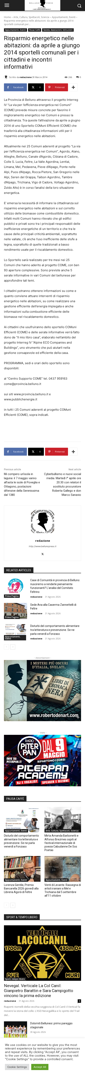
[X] (42, 553)
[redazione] (6, 77)
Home (7, 17)
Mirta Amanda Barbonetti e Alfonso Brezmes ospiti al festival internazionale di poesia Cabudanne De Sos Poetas (61, 843)
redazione (26, 77)
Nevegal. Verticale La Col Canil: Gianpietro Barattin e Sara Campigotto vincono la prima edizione (38, 990)
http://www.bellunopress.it (42, 546)
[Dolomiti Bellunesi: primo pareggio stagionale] (15, 1029)
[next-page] (12, 646)
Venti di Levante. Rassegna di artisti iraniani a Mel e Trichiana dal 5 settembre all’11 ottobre (62, 890)
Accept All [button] (40, 1066)
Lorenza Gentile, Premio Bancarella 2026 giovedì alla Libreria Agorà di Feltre (21, 888)
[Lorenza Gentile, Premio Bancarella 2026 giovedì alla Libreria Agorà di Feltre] (22, 869)
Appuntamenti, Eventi (64, 17)
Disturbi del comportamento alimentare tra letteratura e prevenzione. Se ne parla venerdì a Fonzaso (54, 629)
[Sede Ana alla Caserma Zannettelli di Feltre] (15, 611)
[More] (73, 87)
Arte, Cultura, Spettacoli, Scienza (31, 17)
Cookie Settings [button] (17, 1066)
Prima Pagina (12, 596)
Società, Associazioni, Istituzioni (58, 30)
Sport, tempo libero (15, 979)
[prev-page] (6, 646)
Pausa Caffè (34, 30)
